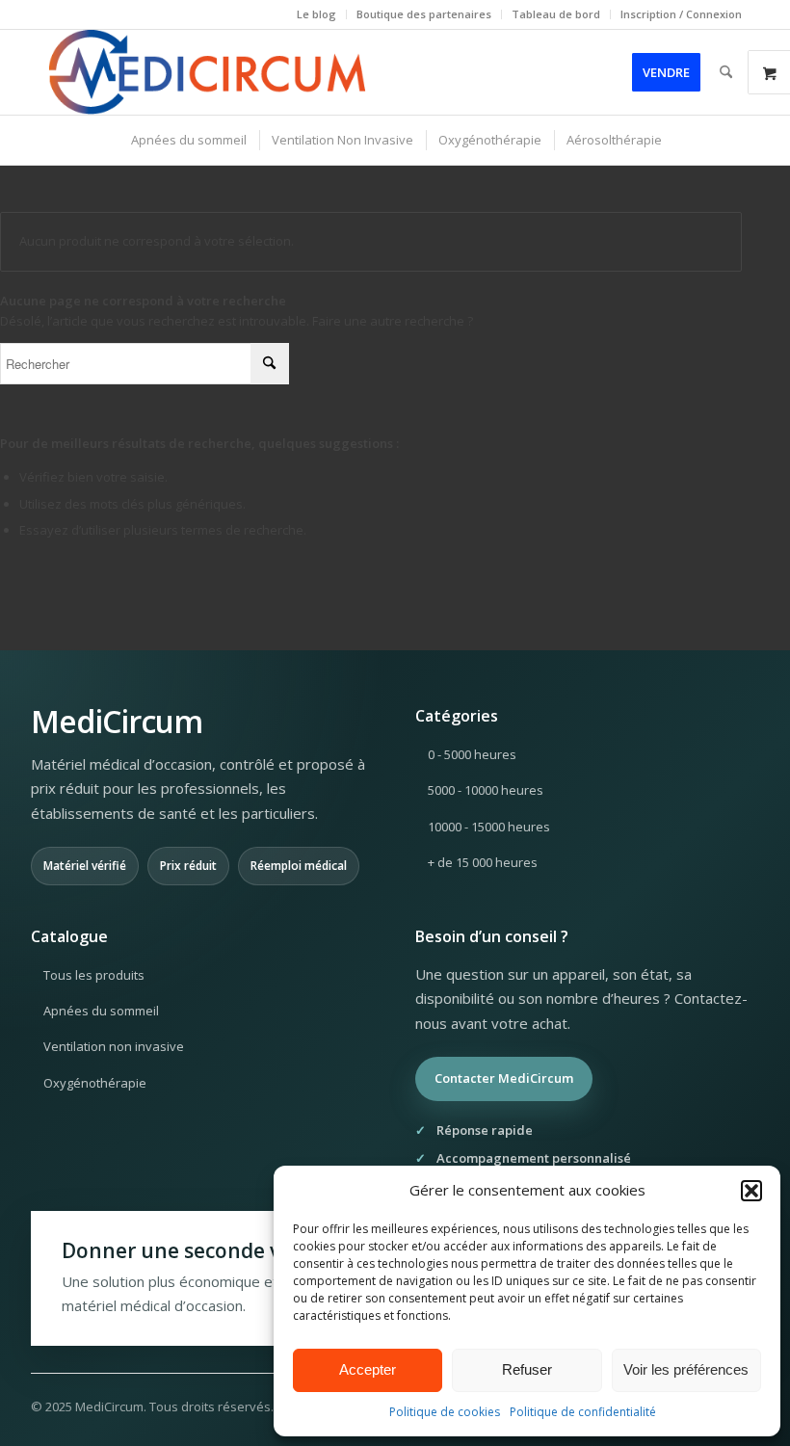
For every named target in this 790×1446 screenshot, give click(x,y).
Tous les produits (94, 975)
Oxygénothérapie (94, 1082)
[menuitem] (317, 14)
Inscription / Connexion (681, 14)
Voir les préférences (686, 1369)
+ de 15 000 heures (483, 862)
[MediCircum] (208, 72)
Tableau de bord (556, 14)
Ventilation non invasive (113, 1046)
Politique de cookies (444, 1412)
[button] (751, 1190)
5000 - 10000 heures (485, 790)
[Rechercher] (726, 72)
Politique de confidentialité (583, 1412)
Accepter (367, 1369)
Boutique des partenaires (423, 14)
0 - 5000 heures (472, 754)
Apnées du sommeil (101, 1010)
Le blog (316, 14)
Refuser (527, 1369)
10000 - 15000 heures (489, 826)
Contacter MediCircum (503, 1078)
